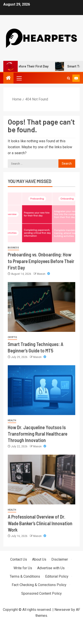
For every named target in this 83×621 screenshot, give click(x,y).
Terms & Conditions (25, 576)
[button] (18, 78)
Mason (41, 273)
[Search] (68, 78)
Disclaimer (59, 559)
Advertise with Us (51, 568)
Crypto (12, 337)
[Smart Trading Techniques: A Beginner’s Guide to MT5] (41, 307)
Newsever (62, 610)
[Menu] (18, 78)
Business (13, 247)
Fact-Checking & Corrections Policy (39, 585)
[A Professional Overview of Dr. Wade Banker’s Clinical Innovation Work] (41, 479)
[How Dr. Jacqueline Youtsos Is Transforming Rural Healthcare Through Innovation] (41, 390)
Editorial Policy (56, 576)
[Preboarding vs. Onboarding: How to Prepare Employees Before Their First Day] (41, 217)
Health (12, 420)
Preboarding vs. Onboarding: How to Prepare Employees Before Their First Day (41, 261)
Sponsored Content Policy (41, 593)
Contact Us (18, 559)
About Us (39, 559)
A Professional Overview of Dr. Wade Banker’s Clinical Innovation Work (40, 523)
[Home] (8, 78)
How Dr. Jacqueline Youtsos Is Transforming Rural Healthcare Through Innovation (37, 433)
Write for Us (23, 568)
